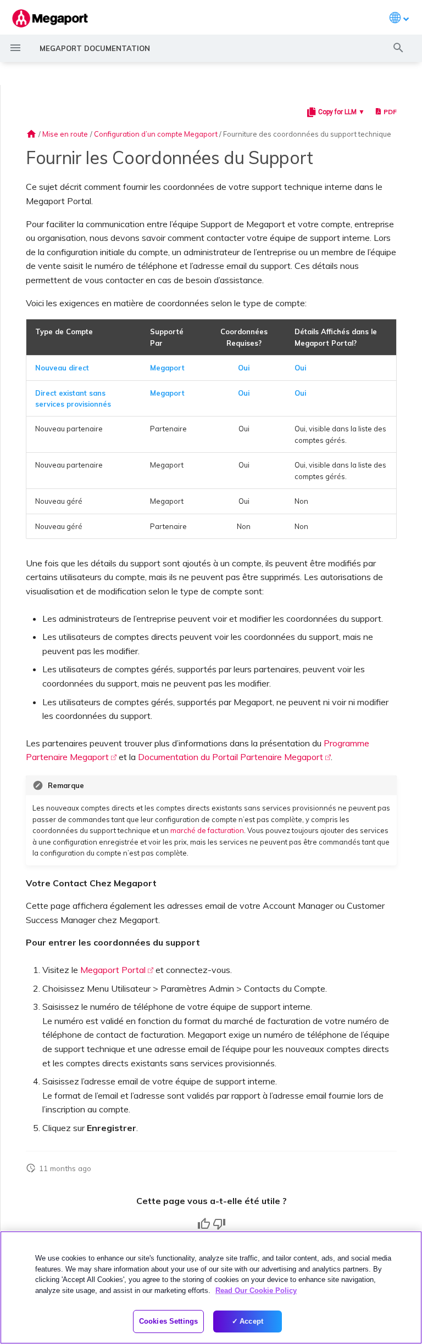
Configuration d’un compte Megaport (156, 134)
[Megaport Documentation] (50, 18)
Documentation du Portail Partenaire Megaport (230, 756)
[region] (211, 1287)
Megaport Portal (113, 969)
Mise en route (65, 134)
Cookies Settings (168, 1321)
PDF (390, 112)
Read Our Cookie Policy (256, 1290)
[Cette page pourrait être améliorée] (219, 1223)
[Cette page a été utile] (203, 1223)
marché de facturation (207, 830)
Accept (251, 1321)
